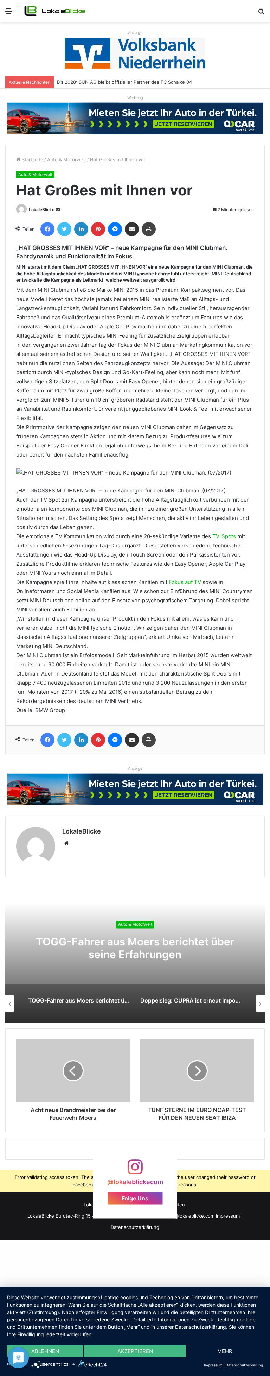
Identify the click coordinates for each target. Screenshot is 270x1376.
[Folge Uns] (135, 1170)
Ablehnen (45, 1351)
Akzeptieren (135, 1351)
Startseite (31, 159)
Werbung (135, 97)
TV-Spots (224, 536)
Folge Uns (135, 1197)
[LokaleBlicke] (54, 11)
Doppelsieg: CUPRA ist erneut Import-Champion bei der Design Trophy (135, 948)
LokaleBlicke (41, 209)
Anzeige (135, 32)
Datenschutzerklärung (135, 1227)
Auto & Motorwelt (66, 159)
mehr (224, 1351)
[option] (135, 952)
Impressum (228, 1216)
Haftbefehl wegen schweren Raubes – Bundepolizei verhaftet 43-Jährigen (139, 82)
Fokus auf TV (184, 582)
